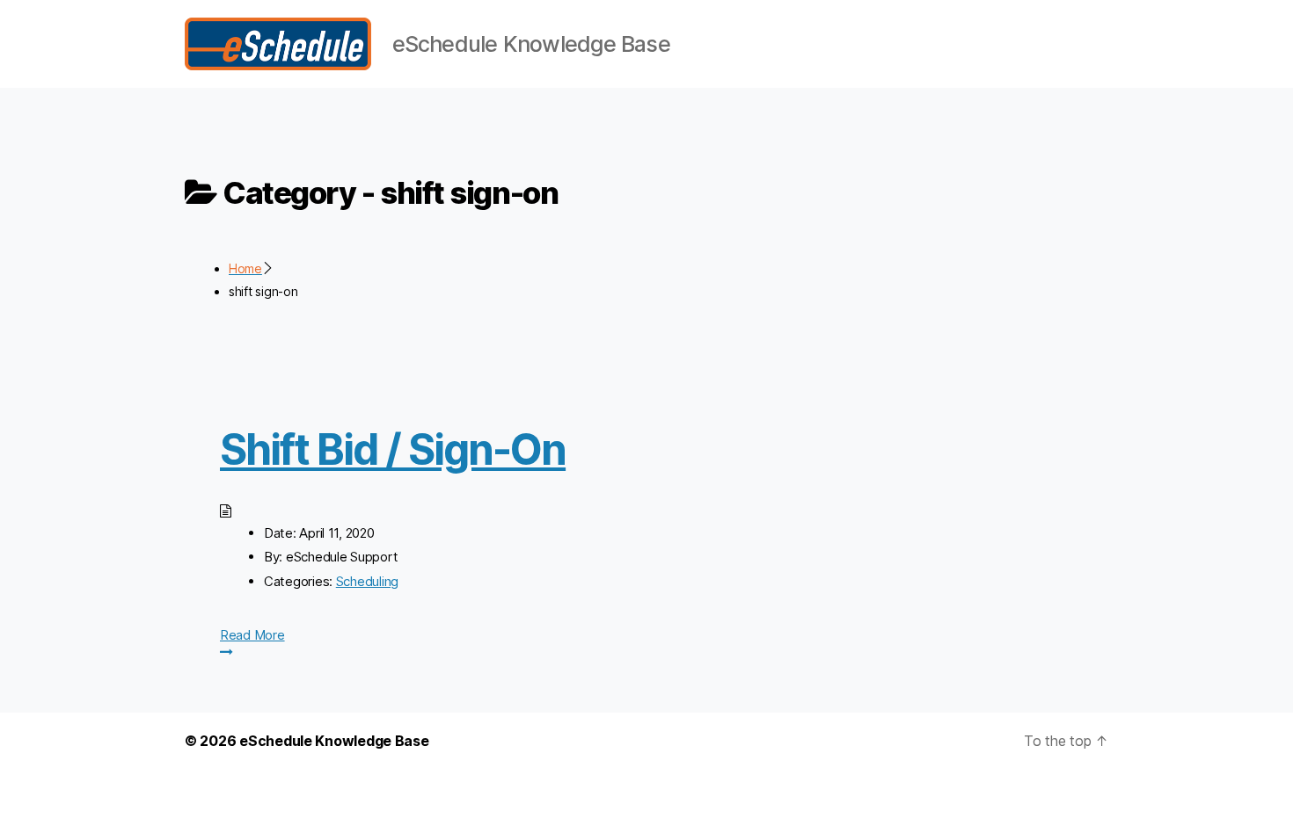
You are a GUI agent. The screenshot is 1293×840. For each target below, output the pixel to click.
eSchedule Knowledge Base (334, 740)
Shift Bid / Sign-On (393, 449)
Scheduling (367, 581)
